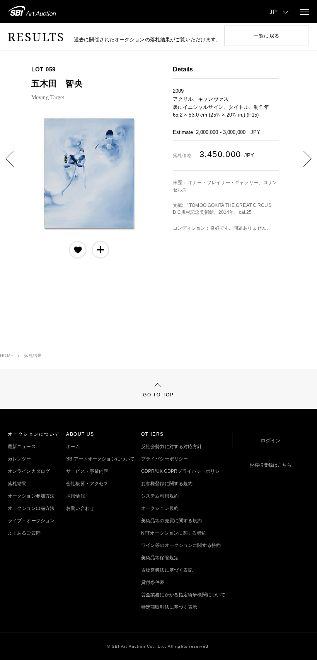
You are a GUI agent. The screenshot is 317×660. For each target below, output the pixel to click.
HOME (6, 355)
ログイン (271, 440)
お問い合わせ (80, 508)
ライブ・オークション (31, 520)
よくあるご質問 (24, 533)
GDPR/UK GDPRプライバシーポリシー (183, 471)
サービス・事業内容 (87, 471)
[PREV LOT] (15, 164)
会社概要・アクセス (87, 483)
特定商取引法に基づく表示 (169, 607)
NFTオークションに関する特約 (173, 533)
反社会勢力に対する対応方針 (171, 446)
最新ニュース (22, 446)
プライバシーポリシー (164, 459)
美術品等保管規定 (160, 557)
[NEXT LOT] (301, 164)
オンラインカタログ (29, 471)
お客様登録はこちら (270, 465)
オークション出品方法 (31, 508)
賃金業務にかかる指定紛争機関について (183, 594)
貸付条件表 (153, 582)
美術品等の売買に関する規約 (171, 520)
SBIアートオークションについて (100, 459)
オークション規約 (160, 508)
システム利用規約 (160, 496)
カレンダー (19, 459)
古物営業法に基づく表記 (167, 570)
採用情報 (75, 496)
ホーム (73, 446)
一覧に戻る (267, 36)
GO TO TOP (158, 395)
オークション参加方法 (31, 496)
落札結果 (32, 355)
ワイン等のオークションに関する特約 (181, 545)
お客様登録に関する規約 (167, 483)
